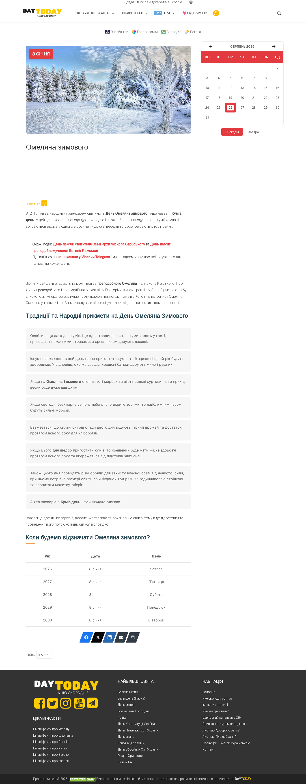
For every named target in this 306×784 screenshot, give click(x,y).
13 (242, 88)
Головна (209, 692)
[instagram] (191, 2)
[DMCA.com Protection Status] (82, 779)
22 (265, 97)
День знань (126, 736)
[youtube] (187, 2)
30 (278, 107)
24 (207, 107)
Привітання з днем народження (225, 724)
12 (230, 88)
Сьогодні (232, 132)
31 (207, 117)
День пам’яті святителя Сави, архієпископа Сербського (99, 244)
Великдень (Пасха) (131, 698)
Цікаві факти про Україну (51, 729)
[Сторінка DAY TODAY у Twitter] (52, 703)
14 (254, 88)
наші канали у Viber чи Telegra (82, 257)
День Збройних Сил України (138, 749)
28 (254, 107)
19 (230, 97)
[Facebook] (86, 637)
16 (277, 88)
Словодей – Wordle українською (226, 743)
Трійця (122, 717)
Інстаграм (73, 175)
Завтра (253, 132)
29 (266, 107)
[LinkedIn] (110, 637)
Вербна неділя (128, 692)
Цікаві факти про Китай (50, 748)
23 (277, 97)
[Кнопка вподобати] (44, 203)
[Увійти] (216, 13)
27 (242, 107)
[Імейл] (121, 637)
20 (242, 97)
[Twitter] (98, 637)
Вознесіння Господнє (134, 711)
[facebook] (118, 2)
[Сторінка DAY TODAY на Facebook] (39, 703)
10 (207, 88)
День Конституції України (136, 724)
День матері (126, 705)
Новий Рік (125, 762)
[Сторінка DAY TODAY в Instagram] (65, 703)
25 (219, 107)
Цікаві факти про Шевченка (53, 735)
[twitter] (115, 2)
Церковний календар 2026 (222, 717)
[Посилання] (133, 637)
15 (265, 88)
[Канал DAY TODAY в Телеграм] (92, 703)
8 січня (44, 654)
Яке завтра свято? (216, 711)
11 (218, 88)
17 (207, 97)
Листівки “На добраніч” (219, 736)
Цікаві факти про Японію (51, 742)
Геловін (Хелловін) (131, 743)
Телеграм (42, 175)
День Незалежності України (138, 730)
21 (254, 97)
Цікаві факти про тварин (51, 761)
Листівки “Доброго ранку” (222, 730)
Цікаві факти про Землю (51, 754)
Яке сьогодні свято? (217, 698)
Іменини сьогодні (215, 705)
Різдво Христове (130, 756)
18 (219, 97)
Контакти (210, 749)
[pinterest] (184, 2)
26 (231, 107)
